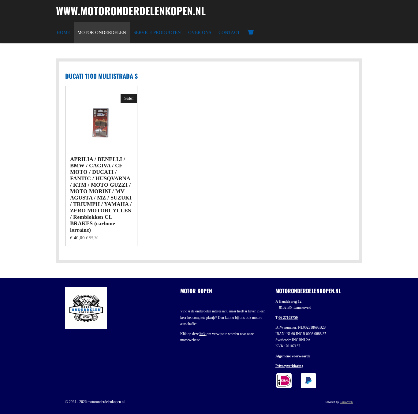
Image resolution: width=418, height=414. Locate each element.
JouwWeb (346, 402)
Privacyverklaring (289, 366)
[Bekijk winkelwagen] (250, 32)
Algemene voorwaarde (292, 356)
